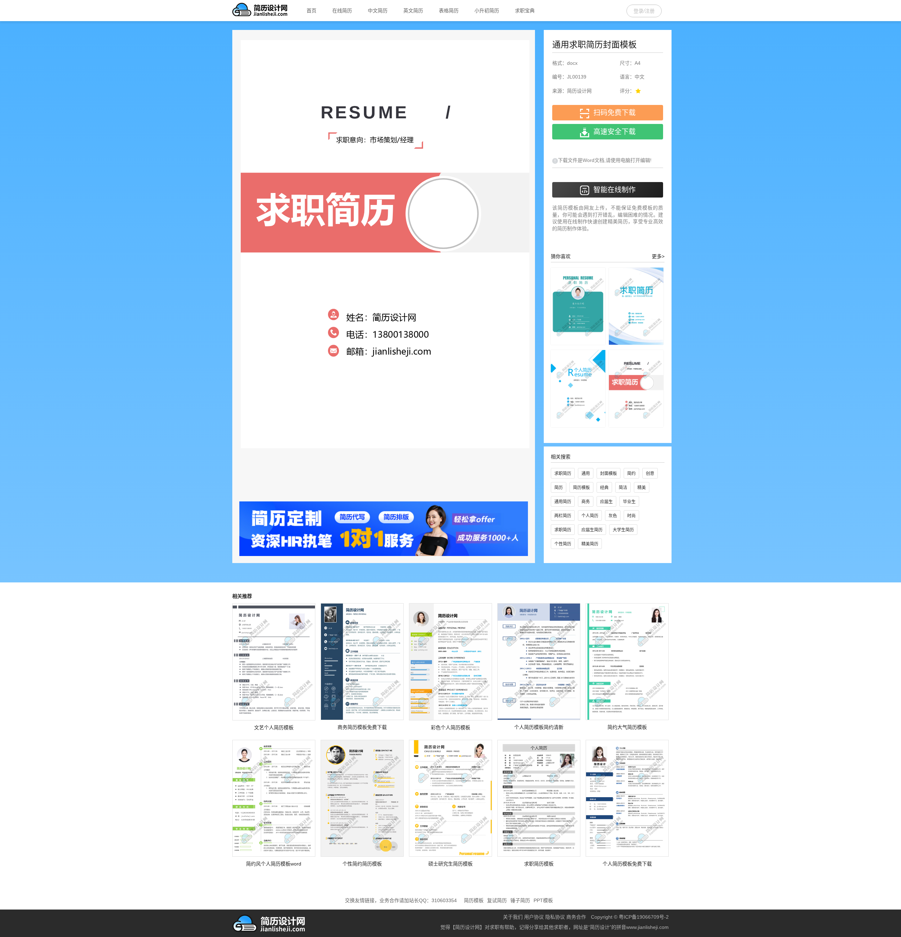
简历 (558, 487)
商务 (585, 501)
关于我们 (513, 917)
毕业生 (629, 501)
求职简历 (562, 473)
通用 (585, 473)
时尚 (631, 515)
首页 (311, 10)
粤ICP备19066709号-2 (644, 917)
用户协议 (534, 917)
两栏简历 (562, 515)
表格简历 (449, 10)
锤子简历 (520, 900)
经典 (604, 487)
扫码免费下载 (612, 113)
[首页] (259, 10)
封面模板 (608, 473)
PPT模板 (543, 900)
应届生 (606, 501)
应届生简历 (592, 529)
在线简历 (342, 10)
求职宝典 (525, 10)
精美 (641, 487)
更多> (658, 256)
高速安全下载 (612, 132)
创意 (650, 473)
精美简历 (589, 544)
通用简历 (562, 501)
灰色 (613, 515)
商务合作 (576, 917)
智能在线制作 (612, 190)
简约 (631, 473)
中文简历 (378, 10)
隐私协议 (555, 917)
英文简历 (413, 10)
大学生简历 (623, 529)
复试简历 (497, 900)
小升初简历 (486, 10)
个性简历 (562, 544)
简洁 (623, 487)
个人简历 (589, 515)
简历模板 (581, 487)
